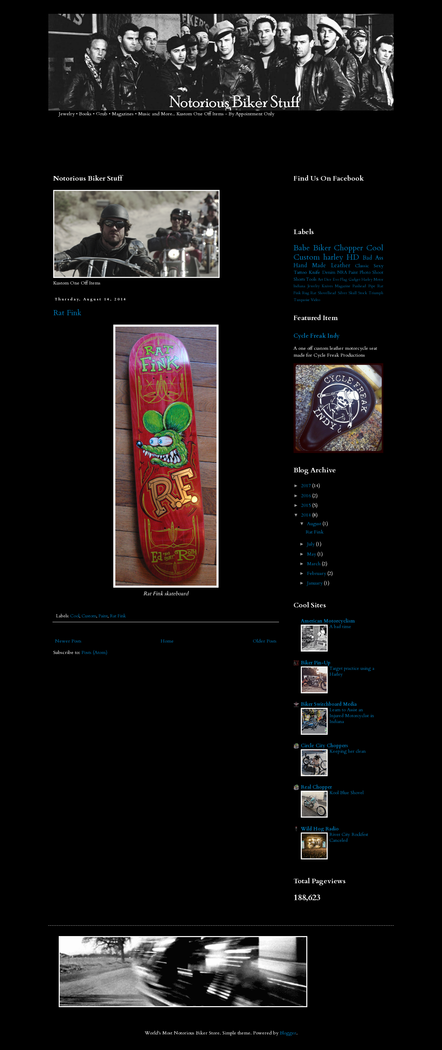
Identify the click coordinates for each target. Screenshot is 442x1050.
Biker (322, 248)
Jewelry (314, 286)
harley (333, 257)
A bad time (340, 627)
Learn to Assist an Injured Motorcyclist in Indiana (351, 716)
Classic (362, 265)
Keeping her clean (347, 751)
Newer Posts (68, 641)
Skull (352, 293)
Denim (328, 273)
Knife (314, 272)
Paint (103, 616)
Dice (328, 279)
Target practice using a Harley (351, 671)
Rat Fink (67, 313)
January (315, 583)
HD (352, 257)
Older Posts (265, 641)
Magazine (342, 286)
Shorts (299, 279)
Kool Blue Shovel (346, 793)
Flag (343, 279)
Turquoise (302, 299)
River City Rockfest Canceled (348, 837)
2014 (306, 515)
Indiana (299, 286)
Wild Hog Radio (320, 829)
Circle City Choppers (324, 745)
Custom (88, 616)
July (311, 544)
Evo (336, 279)
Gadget (354, 279)
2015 (306, 505)
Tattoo (300, 272)
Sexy (378, 265)
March (314, 563)
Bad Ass (373, 258)
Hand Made (310, 265)
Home (167, 641)
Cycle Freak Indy (316, 336)
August (315, 523)
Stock (362, 293)
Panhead (359, 286)
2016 (306, 495)
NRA (342, 273)
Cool (74, 616)
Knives (327, 286)
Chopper (348, 248)
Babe (302, 248)
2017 (306, 485)
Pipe (371, 286)
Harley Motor (372, 279)
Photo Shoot (371, 273)
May (312, 554)
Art (320, 279)
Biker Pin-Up (315, 662)
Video (315, 299)
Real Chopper (316, 787)
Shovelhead (327, 293)
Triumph (375, 293)
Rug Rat (309, 293)
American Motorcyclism (328, 621)
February (317, 573)
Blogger (288, 1033)
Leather (340, 265)
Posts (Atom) (94, 652)
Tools (311, 279)
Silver (342, 293)
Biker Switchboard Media (329, 704)
